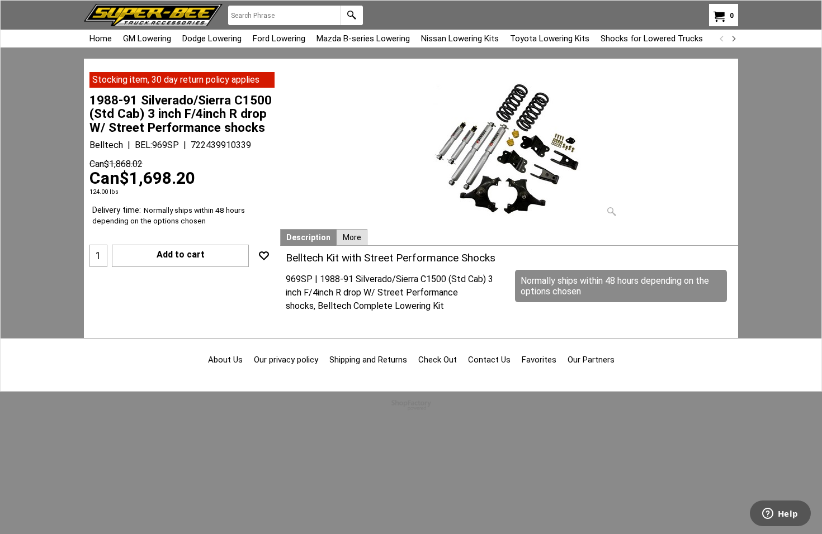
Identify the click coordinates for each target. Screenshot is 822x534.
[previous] (722, 39)
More (352, 237)
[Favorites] (264, 255)
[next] (733, 39)
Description (308, 237)
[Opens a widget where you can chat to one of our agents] (780, 514)
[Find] (351, 15)
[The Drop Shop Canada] (153, 15)
